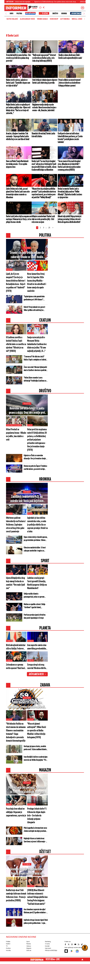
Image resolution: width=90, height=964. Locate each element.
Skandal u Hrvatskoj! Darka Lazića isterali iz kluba (43, 135)
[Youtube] (75, 944)
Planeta (9, 641)
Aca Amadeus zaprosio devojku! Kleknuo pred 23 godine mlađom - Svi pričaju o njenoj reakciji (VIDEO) (36, 911)
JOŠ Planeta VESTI (36, 674)
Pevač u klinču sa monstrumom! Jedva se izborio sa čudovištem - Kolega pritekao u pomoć (69, 83)
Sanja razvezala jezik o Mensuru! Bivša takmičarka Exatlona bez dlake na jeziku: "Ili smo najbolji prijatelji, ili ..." (37, 344)
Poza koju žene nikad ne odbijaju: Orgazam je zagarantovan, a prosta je (16, 812)
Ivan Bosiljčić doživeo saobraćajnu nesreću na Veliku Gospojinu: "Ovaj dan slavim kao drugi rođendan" (36, 759)
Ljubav (8, 804)
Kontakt (47, 946)
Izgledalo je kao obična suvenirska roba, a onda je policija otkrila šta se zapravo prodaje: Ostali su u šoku (37, 525)
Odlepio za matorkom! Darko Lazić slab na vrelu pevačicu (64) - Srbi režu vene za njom (43, 219)
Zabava (28, 946)
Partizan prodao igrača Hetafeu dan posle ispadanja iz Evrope (34, 616)
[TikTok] (82, 944)
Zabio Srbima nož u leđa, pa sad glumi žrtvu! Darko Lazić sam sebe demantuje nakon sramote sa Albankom (18, 193)
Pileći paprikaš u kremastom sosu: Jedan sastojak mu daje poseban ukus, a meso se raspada (35, 830)
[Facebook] (66, 944)
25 (49, 227)
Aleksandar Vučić (27, 19)
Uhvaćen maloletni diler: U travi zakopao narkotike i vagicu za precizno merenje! (35, 549)
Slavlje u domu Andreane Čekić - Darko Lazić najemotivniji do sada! (70, 56)
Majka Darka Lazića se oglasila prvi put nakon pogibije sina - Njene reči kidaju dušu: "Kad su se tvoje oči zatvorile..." (18, 109)
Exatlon (9, 333)
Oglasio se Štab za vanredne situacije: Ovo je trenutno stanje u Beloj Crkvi (35, 457)
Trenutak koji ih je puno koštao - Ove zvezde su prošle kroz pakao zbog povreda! (18, 58)
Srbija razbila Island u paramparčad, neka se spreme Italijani (34, 595)
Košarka (9, 574)
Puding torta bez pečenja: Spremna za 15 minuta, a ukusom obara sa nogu (27, 790)
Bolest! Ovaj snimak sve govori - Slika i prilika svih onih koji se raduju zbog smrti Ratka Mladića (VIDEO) (35, 309)
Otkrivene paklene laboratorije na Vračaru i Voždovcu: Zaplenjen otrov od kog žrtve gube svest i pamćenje (16, 525)
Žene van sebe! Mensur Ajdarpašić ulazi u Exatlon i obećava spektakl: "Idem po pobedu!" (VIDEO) (35, 369)
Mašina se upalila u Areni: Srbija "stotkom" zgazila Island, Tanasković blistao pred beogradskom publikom (34, 606)
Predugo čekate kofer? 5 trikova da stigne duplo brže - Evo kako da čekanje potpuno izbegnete (37, 815)
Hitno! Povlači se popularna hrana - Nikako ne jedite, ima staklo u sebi (16, 434)
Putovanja (31, 804)
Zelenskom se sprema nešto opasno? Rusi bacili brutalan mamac (16, 666)
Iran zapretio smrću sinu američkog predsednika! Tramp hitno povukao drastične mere (37, 647)
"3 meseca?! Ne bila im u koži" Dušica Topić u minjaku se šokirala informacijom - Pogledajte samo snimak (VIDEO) (35, 358)
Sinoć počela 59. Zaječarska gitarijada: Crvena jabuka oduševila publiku (27, 705)
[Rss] (79, 944)
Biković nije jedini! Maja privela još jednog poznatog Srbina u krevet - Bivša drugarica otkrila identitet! (69, 219)
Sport (28, 941)
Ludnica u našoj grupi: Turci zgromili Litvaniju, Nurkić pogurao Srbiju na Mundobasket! (37, 583)
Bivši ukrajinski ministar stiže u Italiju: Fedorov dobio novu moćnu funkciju (15, 647)
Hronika (64, 13)
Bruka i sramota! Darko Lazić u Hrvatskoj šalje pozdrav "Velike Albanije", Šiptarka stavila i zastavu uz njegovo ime (70, 193)
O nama (47, 944)
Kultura (27, 698)
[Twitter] (69, 944)
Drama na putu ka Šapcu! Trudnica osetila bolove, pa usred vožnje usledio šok (35, 468)
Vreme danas (42, 19)
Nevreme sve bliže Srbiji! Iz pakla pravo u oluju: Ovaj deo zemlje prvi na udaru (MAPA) (27, 411)
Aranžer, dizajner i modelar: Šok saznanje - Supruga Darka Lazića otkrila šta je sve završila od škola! (17, 136)
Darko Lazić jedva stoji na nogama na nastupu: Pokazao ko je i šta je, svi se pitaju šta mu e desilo (18, 219)
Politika (19, 13)
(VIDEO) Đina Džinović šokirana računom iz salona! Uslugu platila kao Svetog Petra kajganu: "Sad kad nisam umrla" (37, 897)
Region (30, 514)
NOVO (11, 13)
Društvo (55, 13)
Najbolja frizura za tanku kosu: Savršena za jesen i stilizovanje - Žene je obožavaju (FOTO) (35, 840)
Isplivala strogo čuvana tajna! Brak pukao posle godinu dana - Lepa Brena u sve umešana (36, 922)
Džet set (28, 950)
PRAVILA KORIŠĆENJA (51, 950)
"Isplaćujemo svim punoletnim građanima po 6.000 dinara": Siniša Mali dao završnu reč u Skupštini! (34, 298)
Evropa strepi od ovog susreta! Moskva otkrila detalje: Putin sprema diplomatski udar (36, 666)
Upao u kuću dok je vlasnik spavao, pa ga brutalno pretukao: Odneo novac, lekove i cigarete (35, 539)
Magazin (28, 948)
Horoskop (54, 19)
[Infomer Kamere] (33, 8)
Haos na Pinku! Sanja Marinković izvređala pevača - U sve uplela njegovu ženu (17, 164)
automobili (65, 19)
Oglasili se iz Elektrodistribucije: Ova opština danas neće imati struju (35, 2)
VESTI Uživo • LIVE (53, 959)
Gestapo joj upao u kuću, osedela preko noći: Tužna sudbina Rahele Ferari (35, 748)
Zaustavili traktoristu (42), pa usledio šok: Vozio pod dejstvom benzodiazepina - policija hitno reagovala (27, 499)
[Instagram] (72, 944)
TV (6, 946)
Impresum (48, 948)
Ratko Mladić (12, 19)
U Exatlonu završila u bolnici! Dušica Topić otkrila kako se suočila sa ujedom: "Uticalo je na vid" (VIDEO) (16, 344)
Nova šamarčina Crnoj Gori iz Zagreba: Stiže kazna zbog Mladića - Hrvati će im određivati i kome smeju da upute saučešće (36, 282)
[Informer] (40, 7)
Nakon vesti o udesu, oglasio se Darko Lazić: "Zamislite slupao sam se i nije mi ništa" (18, 83)
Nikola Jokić (77, 19)
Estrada (27, 864)
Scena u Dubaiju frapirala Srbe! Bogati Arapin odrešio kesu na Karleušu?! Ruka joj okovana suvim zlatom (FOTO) (26, 871)
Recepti (27, 783)
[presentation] (5, 14)
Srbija (30, 425)
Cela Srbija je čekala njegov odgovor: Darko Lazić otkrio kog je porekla (45, 81)
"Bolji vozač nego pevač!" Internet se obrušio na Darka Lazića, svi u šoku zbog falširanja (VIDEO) (44, 58)
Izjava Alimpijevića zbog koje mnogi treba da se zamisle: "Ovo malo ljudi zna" (15, 583)
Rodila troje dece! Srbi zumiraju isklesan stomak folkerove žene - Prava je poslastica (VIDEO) (16, 895)
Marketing (48, 941)
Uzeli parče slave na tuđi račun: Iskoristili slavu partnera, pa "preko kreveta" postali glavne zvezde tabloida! (70, 137)
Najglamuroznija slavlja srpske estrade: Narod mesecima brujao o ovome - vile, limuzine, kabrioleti (44, 107)
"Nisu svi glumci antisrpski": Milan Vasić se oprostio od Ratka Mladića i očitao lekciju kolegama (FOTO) (36, 730)
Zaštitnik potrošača (13, 425)
